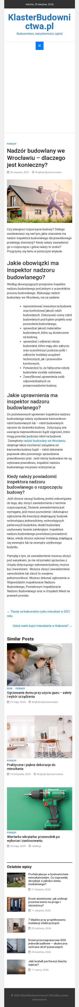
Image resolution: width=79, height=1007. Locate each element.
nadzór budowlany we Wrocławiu (44, 441)
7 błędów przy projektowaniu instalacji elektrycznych (47, 921)
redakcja (36, 846)
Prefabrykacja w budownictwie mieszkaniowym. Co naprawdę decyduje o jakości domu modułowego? (48, 879)
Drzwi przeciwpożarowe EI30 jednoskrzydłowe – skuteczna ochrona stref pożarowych (47, 943)
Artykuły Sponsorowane (48, 172)
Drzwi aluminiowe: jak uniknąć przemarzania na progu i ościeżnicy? (47, 902)
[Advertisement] (39, 91)
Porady (12, 144)
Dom (9, 688)
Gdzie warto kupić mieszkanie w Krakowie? (42, 626)
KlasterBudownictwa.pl (39, 21)
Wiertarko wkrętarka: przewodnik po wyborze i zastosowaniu (33, 839)
